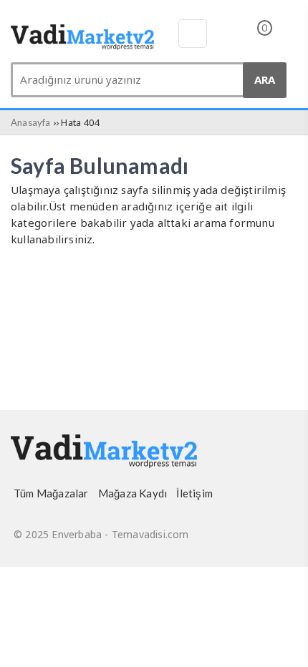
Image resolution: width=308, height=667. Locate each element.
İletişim (194, 493)
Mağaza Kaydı (132, 493)
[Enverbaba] (82, 45)
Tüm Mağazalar (51, 493)
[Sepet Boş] (253, 37)
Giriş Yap (287, 36)
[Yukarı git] (279, 642)
